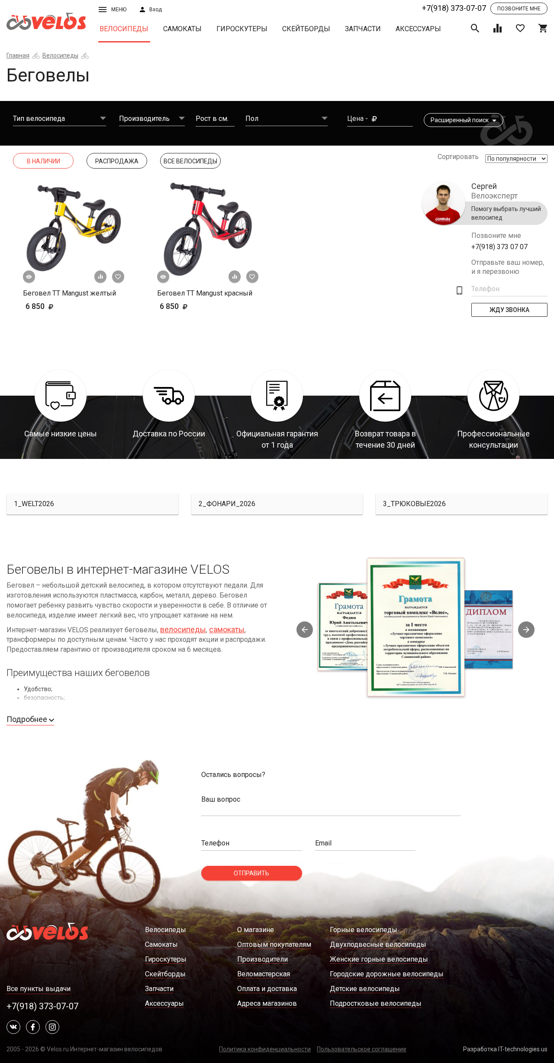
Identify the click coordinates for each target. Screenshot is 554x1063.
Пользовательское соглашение (361, 1049)
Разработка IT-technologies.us (505, 1049)
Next (526, 629)
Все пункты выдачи (38, 989)
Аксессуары (418, 29)
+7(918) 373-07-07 (454, 8)
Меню (118, 10)
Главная (17, 55)
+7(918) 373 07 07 (499, 247)
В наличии (43, 161)
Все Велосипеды (190, 161)
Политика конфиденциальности (265, 1049)
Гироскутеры (241, 29)
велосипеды (183, 629)
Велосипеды (124, 29)
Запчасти (363, 29)
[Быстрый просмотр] (29, 276)
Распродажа (116, 161)
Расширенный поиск (460, 120)
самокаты (227, 629)
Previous (304, 629)
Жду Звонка (509, 309)
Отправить (251, 873)
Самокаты (182, 29)
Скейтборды (306, 29)
